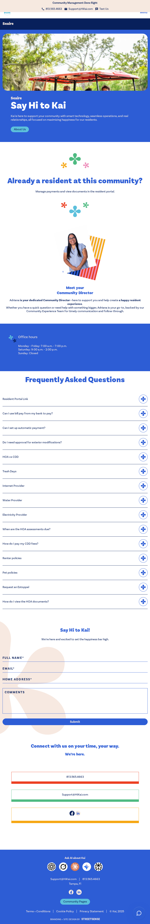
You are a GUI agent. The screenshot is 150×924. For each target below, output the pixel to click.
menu (144, 12)
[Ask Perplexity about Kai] (98, 866)
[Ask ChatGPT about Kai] (51, 866)
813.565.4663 (75, 777)
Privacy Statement (92, 911)
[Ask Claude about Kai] (75, 866)
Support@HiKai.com (75, 794)
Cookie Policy (65, 911)
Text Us (104, 9)
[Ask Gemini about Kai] (86, 866)
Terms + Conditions (38, 911)
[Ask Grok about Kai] (63, 866)
